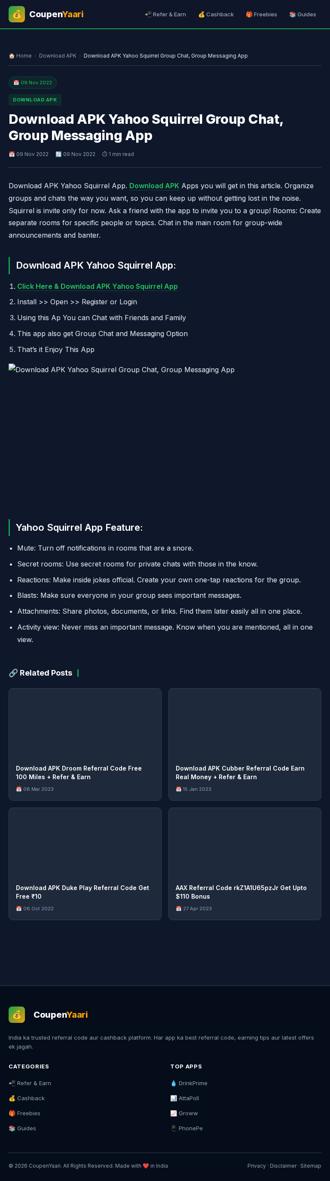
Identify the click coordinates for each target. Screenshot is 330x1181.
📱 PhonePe (186, 1128)
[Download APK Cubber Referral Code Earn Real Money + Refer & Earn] (245, 722)
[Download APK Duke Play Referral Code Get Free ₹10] (85, 842)
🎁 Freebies (261, 14)
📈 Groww (184, 1113)
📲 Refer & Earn (165, 14)
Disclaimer (283, 1166)
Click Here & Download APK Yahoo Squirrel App (97, 286)
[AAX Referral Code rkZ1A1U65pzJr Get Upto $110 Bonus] (245, 842)
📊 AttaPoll (184, 1098)
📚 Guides (302, 14)
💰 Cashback (216, 14)
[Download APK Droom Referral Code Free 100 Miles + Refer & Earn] (85, 722)
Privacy (257, 1166)
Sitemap (310, 1166)
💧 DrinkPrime (189, 1083)
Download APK (57, 55)
